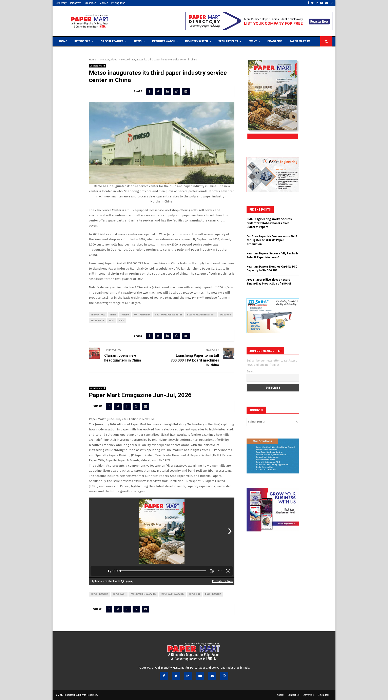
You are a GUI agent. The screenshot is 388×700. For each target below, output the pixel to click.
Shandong (225, 315)
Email (250, 371)
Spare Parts (97, 320)
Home (63, 41)
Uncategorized (97, 66)
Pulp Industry (213, 594)
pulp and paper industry (168, 315)
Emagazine (274, 41)
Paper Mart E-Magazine (143, 594)
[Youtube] (200, 676)
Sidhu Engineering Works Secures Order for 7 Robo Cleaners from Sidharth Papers (269, 223)
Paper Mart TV (300, 41)
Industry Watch (196, 41)
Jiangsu (125, 315)
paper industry (99, 594)
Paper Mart (119, 594)
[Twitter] (176, 676)
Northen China (142, 315)
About (280, 695)
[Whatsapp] (224, 676)
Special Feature (112, 41)
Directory (61, 2)
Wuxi (111, 320)
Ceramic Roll (98, 315)
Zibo (121, 320)
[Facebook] (164, 676)
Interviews (82, 41)
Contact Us (293, 695)
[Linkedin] (188, 676)
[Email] (212, 676)
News (138, 41)
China (113, 315)
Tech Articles (228, 41)
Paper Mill (194, 594)
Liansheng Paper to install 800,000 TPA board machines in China (195, 360)
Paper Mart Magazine (172, 594)
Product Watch (163, 41)
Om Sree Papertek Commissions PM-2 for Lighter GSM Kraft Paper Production (272, 240)
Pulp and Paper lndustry (201, 315)
